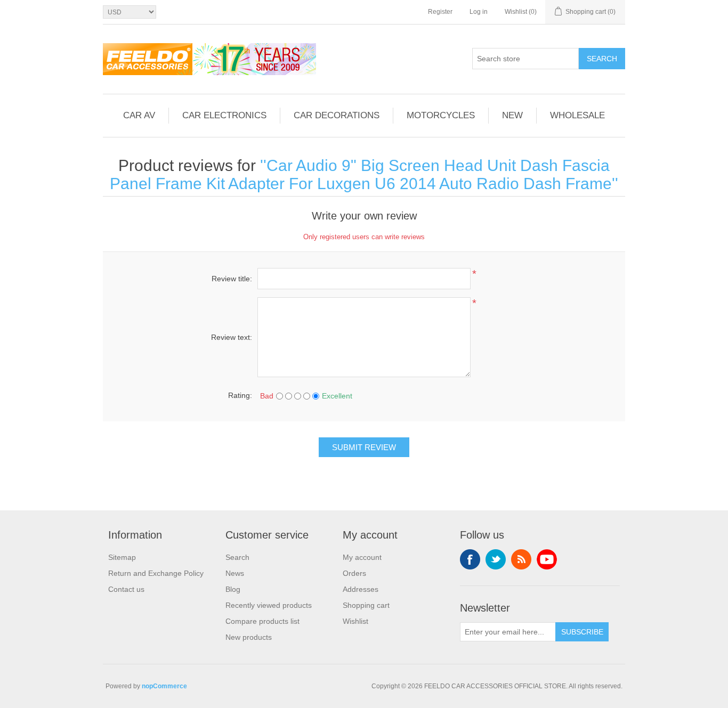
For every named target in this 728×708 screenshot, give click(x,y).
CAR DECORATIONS (336, 115)
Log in (479, 11)
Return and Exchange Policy (156, 573)
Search (602, 58)
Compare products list (262, 621)
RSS (521, 559)
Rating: (240, 395)
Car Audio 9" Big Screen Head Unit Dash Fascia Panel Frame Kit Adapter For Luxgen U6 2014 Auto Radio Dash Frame (361, 174)
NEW (512, 115)
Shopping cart (366, 605)
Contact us (126, 589)
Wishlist (355, 621)
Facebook (470, 559)
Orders (354, 573)
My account (362, 557)
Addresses (360, 589)
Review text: (231, 337)
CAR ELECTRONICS (224, 115)
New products (248, 637)
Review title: (232, 278)
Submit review (364, 447)
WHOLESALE (577, 115)
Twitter (496, 559)
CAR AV (139, 115)
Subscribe (582, 632)
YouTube (547, 559)
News (234, 573)
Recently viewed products (268, 605)
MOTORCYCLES (441, 115)
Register (440, 11)
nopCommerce (164, 686)
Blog (232, 589)
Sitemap (122, 557)
